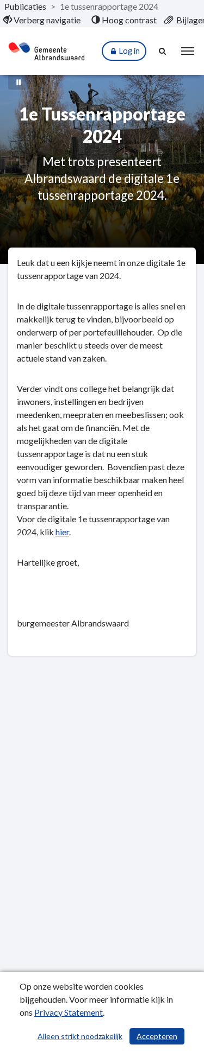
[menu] (187, 51)
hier (62, 532)
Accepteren (157, 1036)
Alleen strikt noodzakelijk (80, 1036)
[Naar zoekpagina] (163, 51)
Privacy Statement (68, 1012)
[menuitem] (42, 20)
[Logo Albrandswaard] (46, 51)
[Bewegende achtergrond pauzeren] (19, 81)
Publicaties (25, 6)
